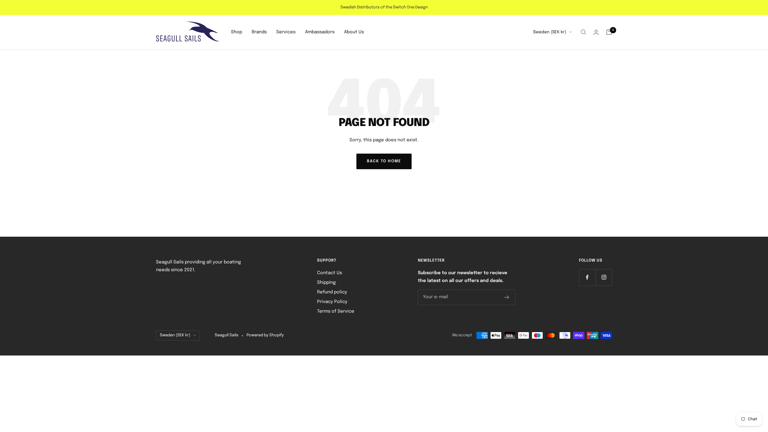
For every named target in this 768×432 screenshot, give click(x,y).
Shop (236, 32)
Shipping (326, 282)
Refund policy (332, 292)
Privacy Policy (332, 301)
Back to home (384, 161)
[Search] (583, 32)
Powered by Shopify (265, 335)
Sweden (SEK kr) (549, 32)
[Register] (506, 297)
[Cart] (609, 32)
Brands (259, 32)
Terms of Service (335, 311)
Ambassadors (319, 32)
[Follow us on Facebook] (587, 277)
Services (286, 32)
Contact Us (329, 273)
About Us (354, 32)
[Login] (596, 32)
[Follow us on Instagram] (604, 277)
